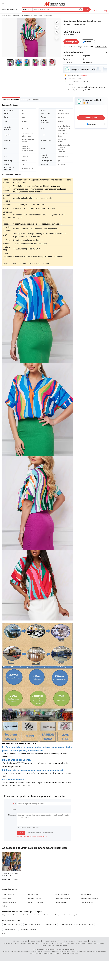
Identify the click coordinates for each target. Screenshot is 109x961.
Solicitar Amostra (101, 47)
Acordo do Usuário (35, 941)
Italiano (56, 943)
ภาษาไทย (101, 943)
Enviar (21, 832)
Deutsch (62, 943)
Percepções (93, 941)
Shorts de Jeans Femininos (89, 898)
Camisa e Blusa (25, 15)
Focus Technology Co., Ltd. (51, 949)
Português (31, 943)
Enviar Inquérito (71, 42)
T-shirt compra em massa (28, 930)
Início (3, 15)
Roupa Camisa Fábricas (33, 924)
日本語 (90, 943)
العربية (78, 943)
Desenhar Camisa (9, 930)
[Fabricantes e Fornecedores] (54, 4)
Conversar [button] (89, 42)
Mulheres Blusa (86, 894)
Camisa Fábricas (50, 924)
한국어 (84, 943)
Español (23, 943)
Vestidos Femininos (60, 894)
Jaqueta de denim (87, 902)
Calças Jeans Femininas (62, 898)
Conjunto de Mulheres (35, 902)
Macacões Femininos (9, 902)
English (17, 943)
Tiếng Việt (51, 945)
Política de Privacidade (49, 941)
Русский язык (47, 943)
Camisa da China (66, 924)
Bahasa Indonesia (61, 945)
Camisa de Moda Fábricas (84, 924)
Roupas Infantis (33, 894)
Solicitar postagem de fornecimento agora (32, 836)
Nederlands (70, 943)
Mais (4, 933)
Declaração (24, 941)
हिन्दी (95, 943)
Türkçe (44, 945)
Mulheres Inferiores (34, 898)
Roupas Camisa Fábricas (12, 924)
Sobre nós (16, 941)
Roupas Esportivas (60, 902)
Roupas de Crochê (8, 894)
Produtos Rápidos (82, 941)
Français (38, 943)
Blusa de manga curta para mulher (42, 15)
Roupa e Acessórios (13, 15)
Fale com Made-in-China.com (66, 941)
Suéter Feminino (7, 898)
